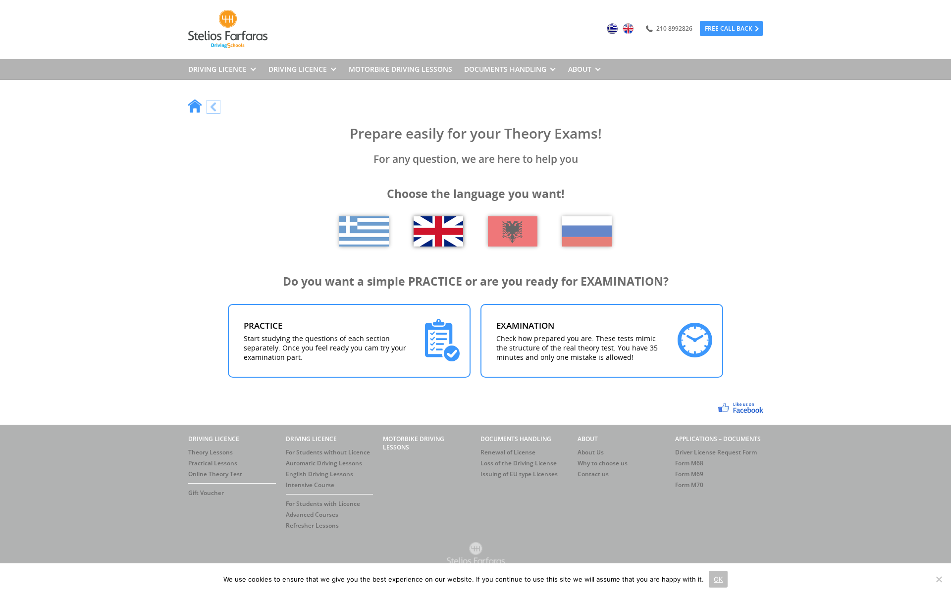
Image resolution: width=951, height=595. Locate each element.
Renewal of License (507, 452)
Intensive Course (310, 485)
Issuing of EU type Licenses (519, 474)
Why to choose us (603, 463)
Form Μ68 (689, 463)
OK (718, 579)
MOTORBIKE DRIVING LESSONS (400, 69)
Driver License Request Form (716, 452)
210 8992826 (673, 28)
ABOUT (588, 439)
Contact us (593, 474)
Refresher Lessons (312, 525)
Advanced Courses (312, 514)
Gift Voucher (206, 493)
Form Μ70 (689, 485)
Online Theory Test (215, 474)
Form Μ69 (689, 474)
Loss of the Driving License (518, 463)
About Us (591, 452)
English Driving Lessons (319, 474)
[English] (628, 29)
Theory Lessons (210, 452)
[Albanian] (512, 243)
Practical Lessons (212, 463)
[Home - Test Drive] (195, 107)
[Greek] (612, 29)
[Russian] (587, 243)
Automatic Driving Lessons (324, 463)
